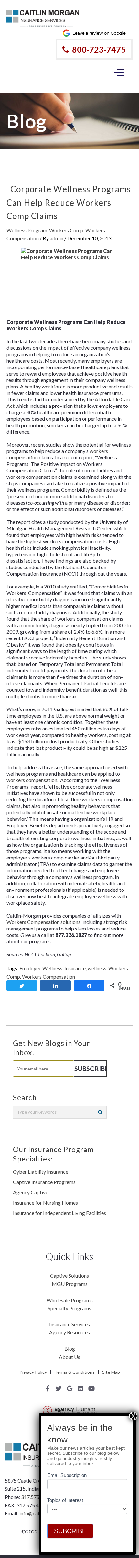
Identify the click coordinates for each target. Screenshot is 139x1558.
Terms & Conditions (74, 1372)
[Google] (69, 1388)
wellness (97, 968)
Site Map (111, 1372)
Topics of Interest (65, 1500)
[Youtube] (91, 1388)
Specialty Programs (69, 1308)
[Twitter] (58, 1388)
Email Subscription (67, 1475)
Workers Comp (66, 230)
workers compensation (31, 780)
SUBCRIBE (70, 1530)
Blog (69, 1348)
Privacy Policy (33, 1372)
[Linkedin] (80, 1388)
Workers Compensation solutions (43, 922)
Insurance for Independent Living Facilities (59, 1213)
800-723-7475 (99, 49)
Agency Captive (30, 1192)
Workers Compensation (48, 976)
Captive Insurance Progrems (44, 1182)
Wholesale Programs (70, 1300)
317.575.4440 (36, 1497)
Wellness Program (26, 230)
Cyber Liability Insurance (40, 1172)
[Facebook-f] (47, 1388)
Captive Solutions (69, 1275)
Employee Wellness (40, 968)
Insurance (75, 968)
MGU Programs (70, 1284)
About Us (69, 1357)
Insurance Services (69, 1324)
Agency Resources (69, 1332)
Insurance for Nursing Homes (45, 1203)
